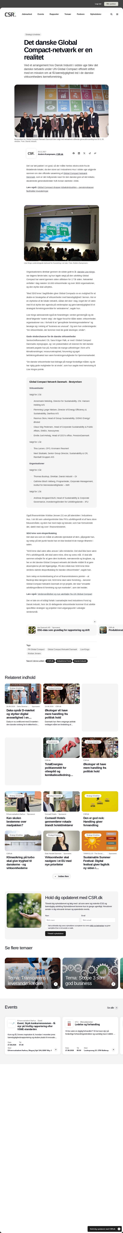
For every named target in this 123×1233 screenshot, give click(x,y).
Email (83, 916)
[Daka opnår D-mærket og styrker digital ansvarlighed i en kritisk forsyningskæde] (23, 705)
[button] (95, 622)
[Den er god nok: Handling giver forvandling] (100, 809)
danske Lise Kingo (86, 272)
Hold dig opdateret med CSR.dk (103, 1229)
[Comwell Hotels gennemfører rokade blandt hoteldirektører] (61, 809)
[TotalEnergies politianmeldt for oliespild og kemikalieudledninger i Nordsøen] (61, 757)
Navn (47, 916)
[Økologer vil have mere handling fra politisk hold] (61, 705)
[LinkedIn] (78, 153)
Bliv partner (111, 4)
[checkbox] (46, 927)
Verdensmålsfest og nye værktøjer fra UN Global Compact (65, 594)
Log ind (98, 4)
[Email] (89, 153)
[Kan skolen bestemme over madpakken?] (23, 809)
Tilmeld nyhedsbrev (55, 933)
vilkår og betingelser (97, 926)
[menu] (117, 14)
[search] (111, 14)
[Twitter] (84, 153)
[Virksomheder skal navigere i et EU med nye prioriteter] (61, 848)
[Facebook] (73, 153)
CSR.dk (59, 154)
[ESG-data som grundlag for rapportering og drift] (61, 630)
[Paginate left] (7, 973)
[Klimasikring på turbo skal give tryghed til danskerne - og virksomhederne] (23, 850)
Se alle (110, 1007)
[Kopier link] (95, 153)
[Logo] (10, 14)
